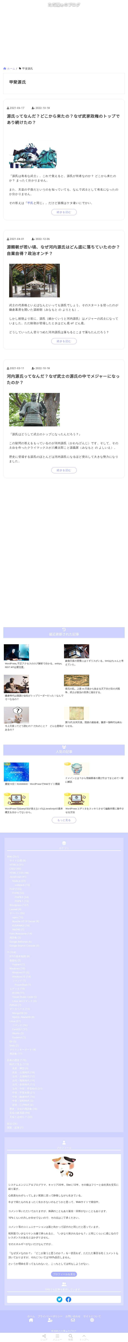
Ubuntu (16, 1033)
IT (8, 952)
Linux (13, 1021)
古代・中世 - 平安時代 (24, 1088)
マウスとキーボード (21, 1049)
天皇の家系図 (17, 1112)
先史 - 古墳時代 (21, 1072)
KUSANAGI (18, 925)
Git (11, 1041)
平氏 (30, 203)
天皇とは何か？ (18, 1117)
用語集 (13, 937)
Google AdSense (19, 941)
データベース (17, 1009)
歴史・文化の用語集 (21, 1108)
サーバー (15, 913)
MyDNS (16, 929)
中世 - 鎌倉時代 (21, 1096)
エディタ (15, 988)
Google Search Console (23, 945)
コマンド (17, 980)
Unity (12, 1045)
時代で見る (16, 1064)
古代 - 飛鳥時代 (21, 1080)
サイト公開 (16, 860)
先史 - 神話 (18, 1068)
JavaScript (15, 876)
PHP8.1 (19, 901)
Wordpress (16, 905)
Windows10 (19, 976)
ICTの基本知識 (18, 956)
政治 (9, 1123)
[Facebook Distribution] (68, 1300)
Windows (15, 968)
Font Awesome (18, 933)
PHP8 (15, 893)
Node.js (16, 880)
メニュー (57, 1339)
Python (13, 1005)
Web (9, 856)
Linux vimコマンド (22, 1001)
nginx (15, 917)
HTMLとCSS (17, 872)
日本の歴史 (13, 1060)
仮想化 (13, 960)
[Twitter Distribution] (59, 1299)
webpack (19, 884)
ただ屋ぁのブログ (64, 5)
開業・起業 (13, 1127)
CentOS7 (17, 1029)
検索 (70, 1339)
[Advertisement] (64, 38)
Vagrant (16, 964)
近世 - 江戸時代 (21, 1104)
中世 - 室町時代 (21, 1100)
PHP (12, 889)
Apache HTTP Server (23, 921)
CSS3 (13, 868)
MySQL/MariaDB (21, 1017)
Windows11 (19, 972)
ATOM (15, 992)
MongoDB (17, 1013)
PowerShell (21, 984)
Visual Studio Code (22, 996)
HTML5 (14, 864)
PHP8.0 (19, 897)
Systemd (17, 1037)
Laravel (14, 909)
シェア (44, 1339)
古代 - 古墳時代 (21, 1076)
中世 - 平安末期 (21, 1092)
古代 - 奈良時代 (21, 1084)
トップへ (84, 1339)
